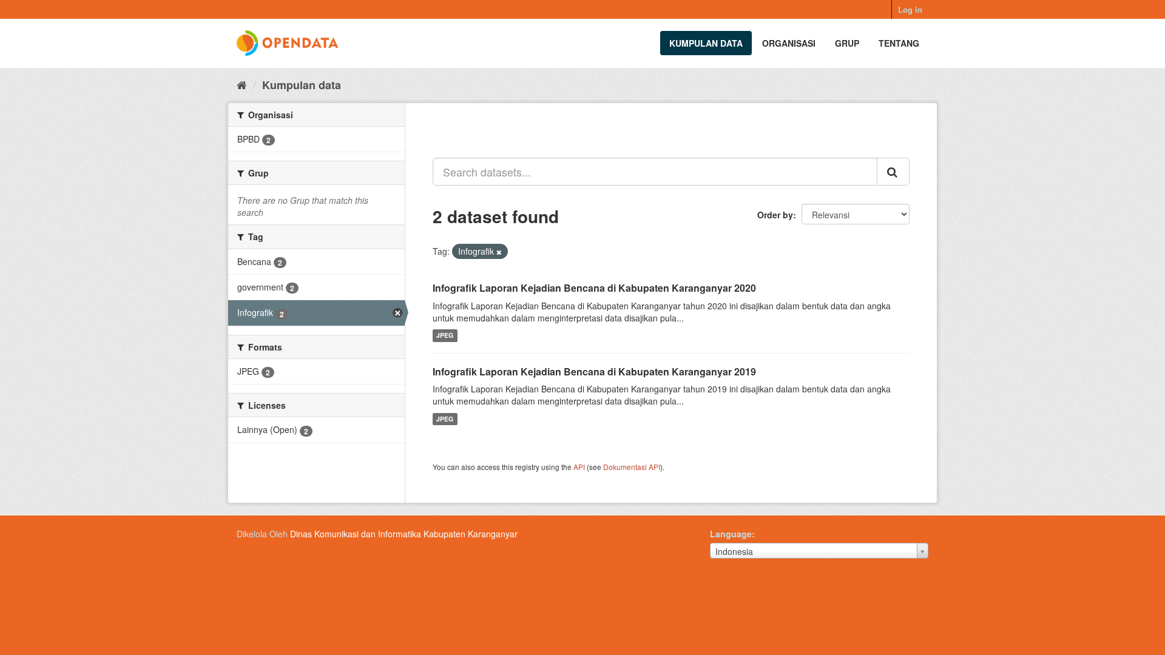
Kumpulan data (706, 43)
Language (731, 534)
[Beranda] (242, 84)
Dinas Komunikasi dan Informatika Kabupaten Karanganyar (404, 534)
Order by (775, 215)
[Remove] (499, 252)
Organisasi (789, 43)
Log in (910, 9)
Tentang (899, 43)
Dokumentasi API (631, 467)
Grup (847, 43)
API (579, 467)
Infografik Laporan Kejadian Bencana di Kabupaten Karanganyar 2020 (594, 288)
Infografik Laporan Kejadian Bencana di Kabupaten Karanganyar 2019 (594, 371)
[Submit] (893, 172)
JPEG (444, 335)
